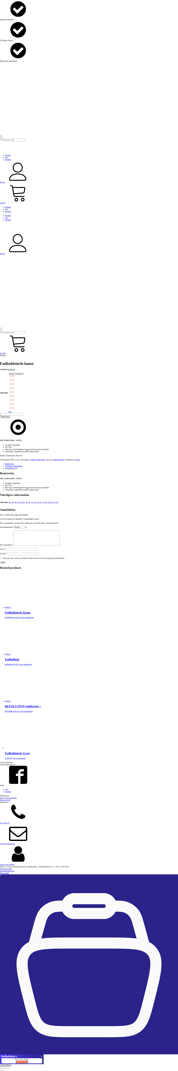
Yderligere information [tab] (13, 466)
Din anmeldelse (6, 545)
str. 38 (11, 502)
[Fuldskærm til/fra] (3, 1068)
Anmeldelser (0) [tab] (11, 468)
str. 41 (28, 502)
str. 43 (39, 502)
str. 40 (22, 502)
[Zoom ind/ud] (1, 1068)
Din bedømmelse (7, 527)
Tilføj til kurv (5, 417)
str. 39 (17, 502)
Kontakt (8, 160)
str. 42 (33, 502)
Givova (77, 460)
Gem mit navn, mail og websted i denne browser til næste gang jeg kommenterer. (34, 558)
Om (6, 157)
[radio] (16, 377)
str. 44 (44, 502)
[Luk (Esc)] (8, 1068)
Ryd (10, 412)
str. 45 (50, 502)
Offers (8, 1065)
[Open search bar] (1, 137)
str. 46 (56, 502)
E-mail (3, 554)
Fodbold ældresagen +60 (39, 460)
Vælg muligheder (27, 618)
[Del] (6, 1068)
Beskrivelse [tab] (9, 464)
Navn (3, 549)
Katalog (8, 155)
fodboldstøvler (58, 460)
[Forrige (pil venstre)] (1, 1070)
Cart (2, 1065)
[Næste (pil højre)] (3, 1070)
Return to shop (22, 1062)
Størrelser (4, 393)
